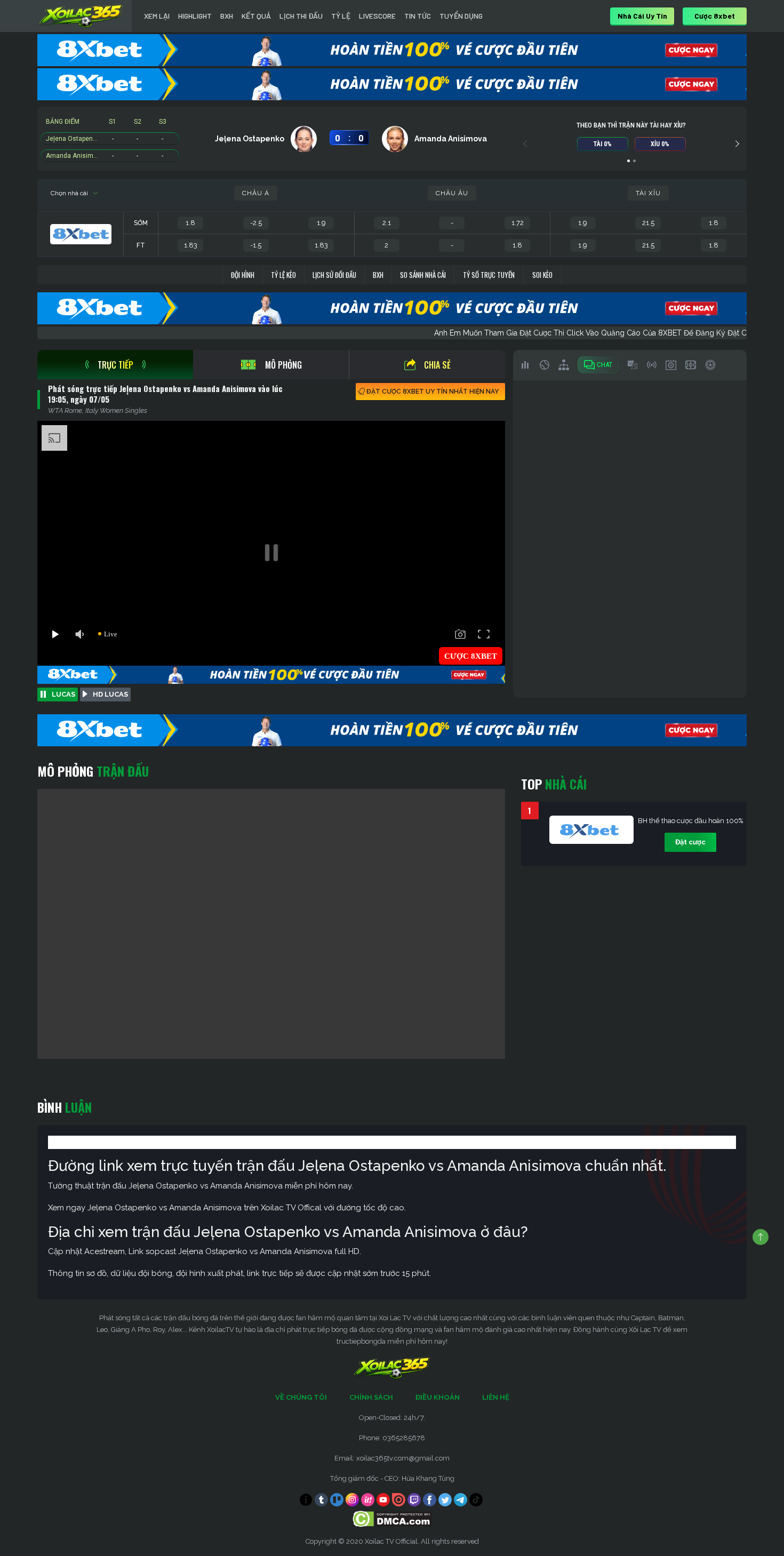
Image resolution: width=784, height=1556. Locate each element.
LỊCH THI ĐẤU (301, 15)
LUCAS (63, 694)
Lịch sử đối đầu (334, 274)
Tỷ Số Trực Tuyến (489, 274)
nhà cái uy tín (642, 15)
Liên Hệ (495, 1397)
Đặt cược (690, 842)
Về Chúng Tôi (301, 1397)
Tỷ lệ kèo (283, 274)
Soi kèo (542, 274)
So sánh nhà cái (423, 274)
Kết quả (256, 15)
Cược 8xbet (714, 15)
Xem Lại (157, 15)
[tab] (115, 364)
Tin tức (417, 15)
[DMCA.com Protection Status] (392, 1518)
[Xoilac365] (81, 16)
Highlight (195, 15)
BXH (226, 15)
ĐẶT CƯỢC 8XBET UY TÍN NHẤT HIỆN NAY (432, 391)
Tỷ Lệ (340, 15)
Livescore (377, 15)
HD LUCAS (110, 694)
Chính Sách (371, 1397)
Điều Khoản (437, 1397)
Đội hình (242, 274)
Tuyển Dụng (461, 15)
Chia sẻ (437, 364)
